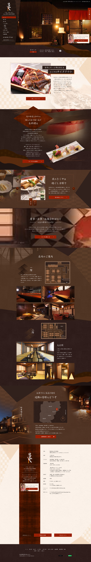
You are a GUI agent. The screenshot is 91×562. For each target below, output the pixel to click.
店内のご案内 (6, 32)
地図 (12, 37)
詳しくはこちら (36, 98)
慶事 (35, 550)
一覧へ (33, 52)
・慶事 (4, 25)
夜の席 (4, 21)
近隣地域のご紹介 (46, 436)
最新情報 (7, 37)
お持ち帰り (5, 30)
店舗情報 (5, 34)
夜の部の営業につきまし (49, 50)
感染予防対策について (7, 39)
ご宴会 (42, 550)
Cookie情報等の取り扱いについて (24, 554)
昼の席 (4, 19)
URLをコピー (63, 535)
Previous (17, 188)
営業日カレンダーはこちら (56, 475)
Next (73, 188)
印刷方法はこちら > (27, 535)
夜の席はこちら (59, 197)
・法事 (4, 26)
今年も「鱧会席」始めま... (50, 51)
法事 (38, 550)
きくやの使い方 (45, 237)
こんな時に (5, 23)
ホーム (4, 17)
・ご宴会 (5, 28)
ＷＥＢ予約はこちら (89, 13)
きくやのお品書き (33, 161)
